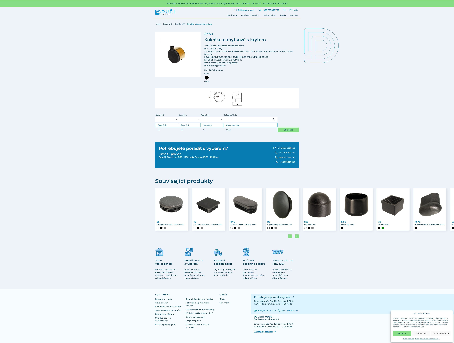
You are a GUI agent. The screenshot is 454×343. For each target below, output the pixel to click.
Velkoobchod (270, 15)
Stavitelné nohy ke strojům (168, 310)
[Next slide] (297, 236)
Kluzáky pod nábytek (165, 324)
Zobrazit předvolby (440, 333)
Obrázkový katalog (250, 15)
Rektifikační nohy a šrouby (168, 306)
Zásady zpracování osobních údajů (427, 339)
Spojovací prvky (193, 321)
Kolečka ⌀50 (180, 24)
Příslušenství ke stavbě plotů (199, 313)
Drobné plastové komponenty (200, 309)
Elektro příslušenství (195, 317)
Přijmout (402, 333)
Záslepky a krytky (163, 299)
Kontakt (294, 15)
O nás (283, 15)
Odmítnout (421, 333)
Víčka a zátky (161, 303)
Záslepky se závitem (165, 314)
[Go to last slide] (290, 236)
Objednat (288, 130)
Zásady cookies (408, 339)
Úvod (158, 24)
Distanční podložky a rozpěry (199, 299)
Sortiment (232, 15)
